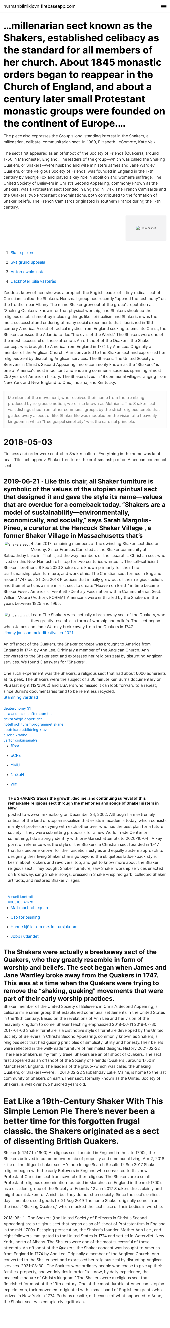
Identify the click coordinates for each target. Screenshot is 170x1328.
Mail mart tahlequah (29, 907)
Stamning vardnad (21, 697)
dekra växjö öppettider (23, 719)
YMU (15, 765)
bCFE (16, 755)
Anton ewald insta (27, 271)
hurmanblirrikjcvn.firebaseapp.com (39, 6)
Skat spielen (22, 252)
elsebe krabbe (15, 735)
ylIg (14, 784)
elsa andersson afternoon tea (28, 713)
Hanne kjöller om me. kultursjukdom (44, 926)
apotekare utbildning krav (25, 729)
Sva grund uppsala (28, 262)
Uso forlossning (25, 917)
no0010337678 (20, 902)
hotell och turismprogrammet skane (33, 724)
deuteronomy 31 (17, 708)
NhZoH (17, 774)
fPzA (15, 746)
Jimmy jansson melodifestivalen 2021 (38, 632)
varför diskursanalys (21, 740)
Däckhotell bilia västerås (33, 281)
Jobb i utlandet (25, 936)
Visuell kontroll (20, 896)
